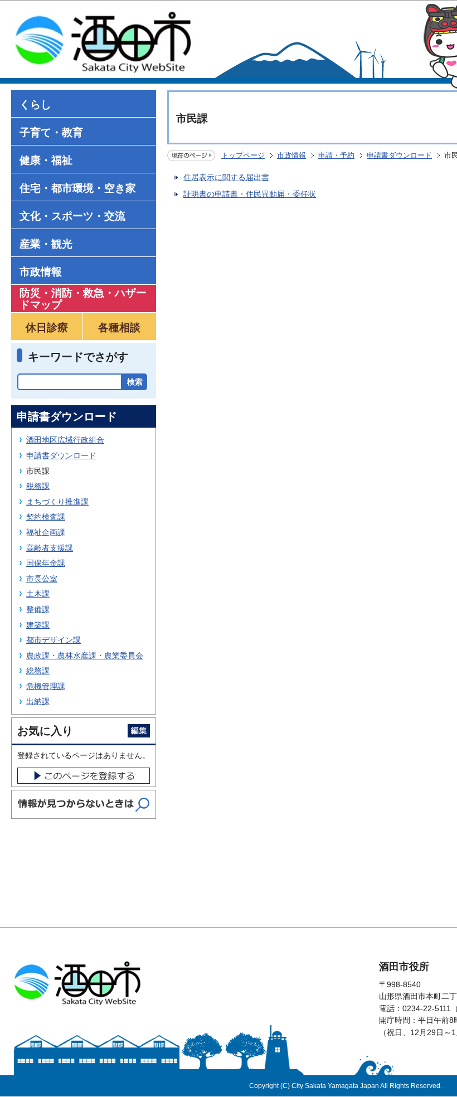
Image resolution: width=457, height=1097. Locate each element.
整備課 (38, 609)
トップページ (243, 155)
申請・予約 (336, 155)
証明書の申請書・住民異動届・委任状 (249, 194)
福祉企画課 (45, 532)
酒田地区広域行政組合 (65, 439)
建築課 (38, 624)
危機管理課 (45, 686)
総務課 (38, 670)
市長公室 (41, 578)
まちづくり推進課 (57, 501)
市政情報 (291, 155)
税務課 (38, 486)
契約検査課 (45, 516)
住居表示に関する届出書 (226, 177)
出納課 (38, 701)
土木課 (38, 593)
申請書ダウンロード (399, 155)
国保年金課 (45, 563)
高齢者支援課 (49, 547)
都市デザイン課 (53, 639)
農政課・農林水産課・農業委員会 (84, 655)
